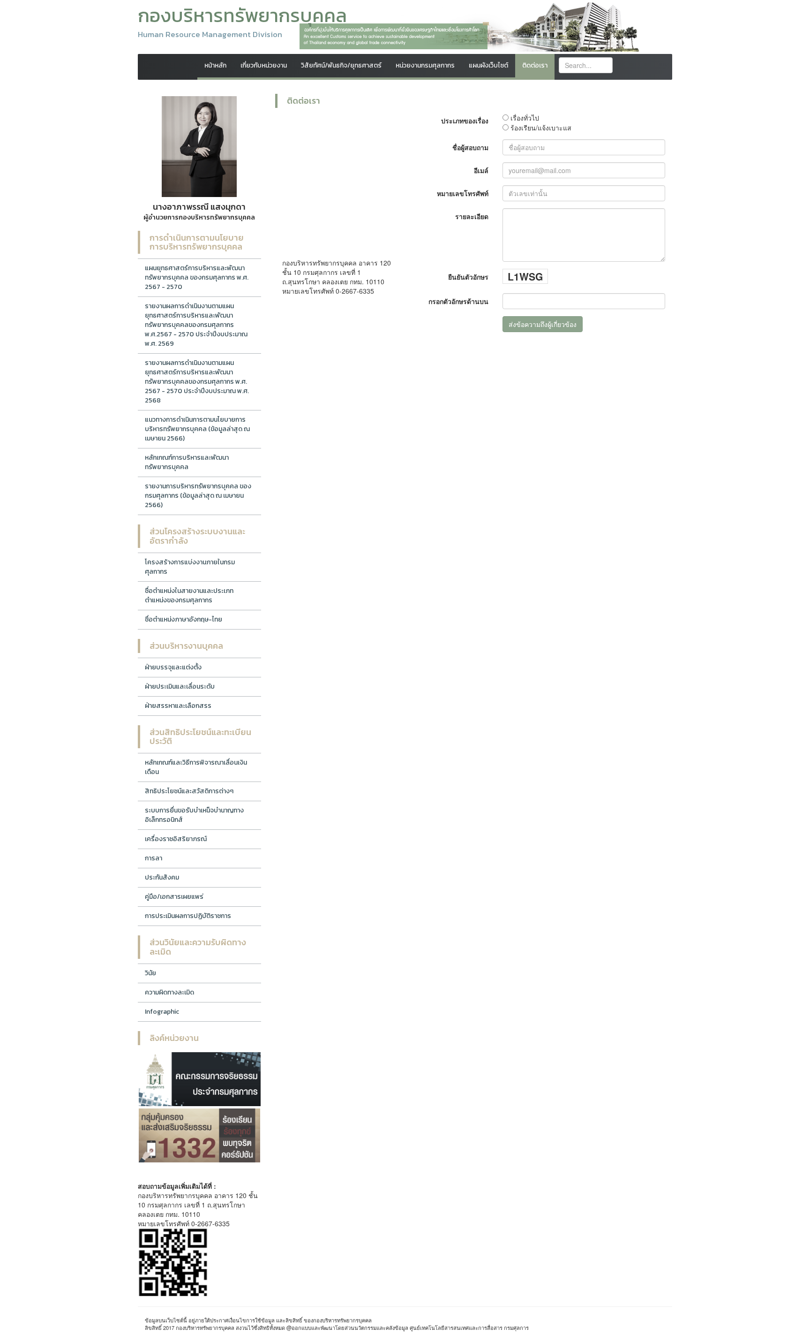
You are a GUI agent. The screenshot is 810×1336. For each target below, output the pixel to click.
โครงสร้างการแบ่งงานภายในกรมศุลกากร (190, 567)
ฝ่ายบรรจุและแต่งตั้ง (173, 667)
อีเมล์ (481, 170)
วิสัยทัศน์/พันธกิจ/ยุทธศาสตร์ (341, 65)
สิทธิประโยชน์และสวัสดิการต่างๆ (189, 791)
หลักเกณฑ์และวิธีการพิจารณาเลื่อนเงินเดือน (196, 767)
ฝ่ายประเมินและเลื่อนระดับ (180, 686)
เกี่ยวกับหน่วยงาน (263, 65)
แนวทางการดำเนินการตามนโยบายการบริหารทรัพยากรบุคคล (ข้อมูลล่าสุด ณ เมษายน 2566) (197, 429)
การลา (153, 858)
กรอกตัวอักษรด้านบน (458, 301)
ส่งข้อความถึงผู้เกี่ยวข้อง (543, 324)
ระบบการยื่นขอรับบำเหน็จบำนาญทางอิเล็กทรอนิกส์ (194, 815)
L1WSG (525, 276)
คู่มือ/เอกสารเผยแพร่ (174, 897)
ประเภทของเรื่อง (464, 120)
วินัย (150, 973)
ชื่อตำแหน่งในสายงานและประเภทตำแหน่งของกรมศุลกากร (189, 595)
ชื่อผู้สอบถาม (470, 147)
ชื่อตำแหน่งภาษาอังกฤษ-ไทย (183, 619)
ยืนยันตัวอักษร (468, 276)
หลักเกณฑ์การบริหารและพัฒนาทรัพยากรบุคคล (187, 462)
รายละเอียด (471, 216)
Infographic (162, 1012)
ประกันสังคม (162, 877)
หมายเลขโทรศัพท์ (462, 193)
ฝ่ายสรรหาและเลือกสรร (178, 706)
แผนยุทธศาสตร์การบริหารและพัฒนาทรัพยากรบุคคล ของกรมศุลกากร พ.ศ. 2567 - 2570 (196, 277)
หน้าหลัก (215, 65)
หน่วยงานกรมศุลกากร (425, 65)
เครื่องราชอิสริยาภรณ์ (176, 839)
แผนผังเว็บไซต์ (488, 65)
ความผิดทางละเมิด (169, 992)
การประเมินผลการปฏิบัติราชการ (188, 916)
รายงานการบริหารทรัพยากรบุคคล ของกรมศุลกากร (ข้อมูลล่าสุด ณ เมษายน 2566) (198, 495)
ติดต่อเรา (535, 65)
